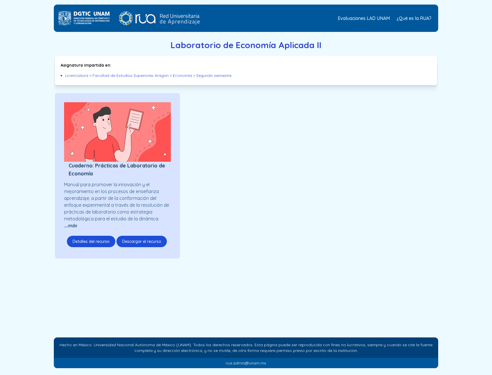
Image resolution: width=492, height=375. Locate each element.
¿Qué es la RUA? (414, 18)
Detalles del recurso (91, 241)
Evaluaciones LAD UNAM (364, 18)
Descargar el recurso (141, 241)
